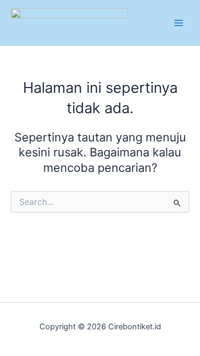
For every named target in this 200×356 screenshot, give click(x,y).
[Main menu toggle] (178, 22)
